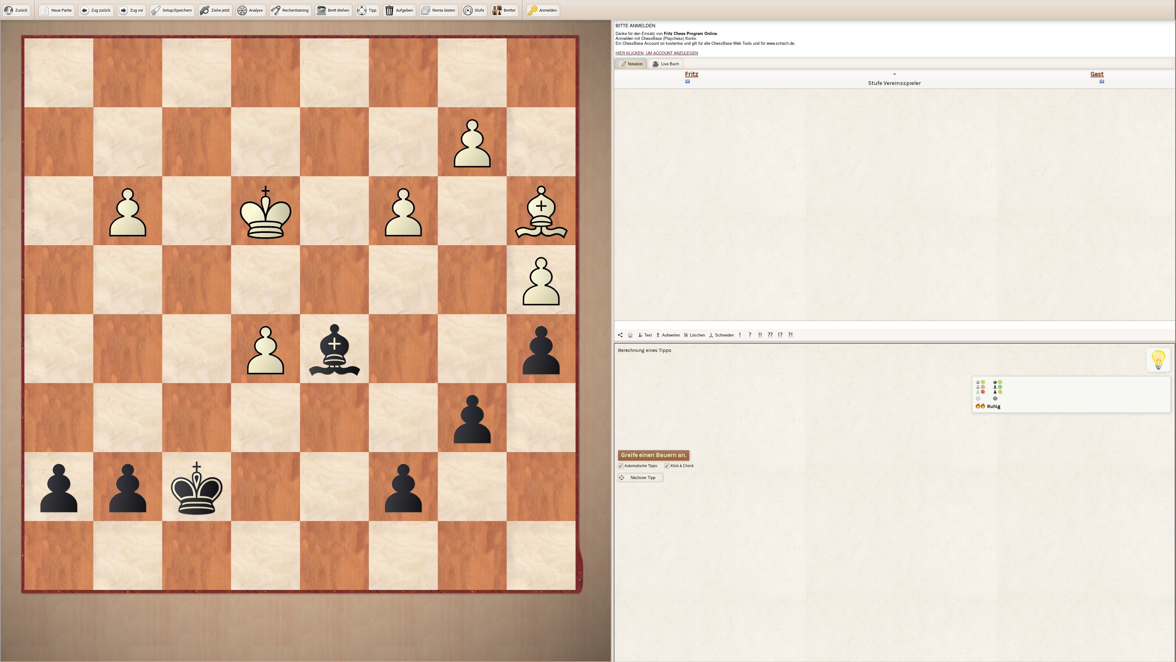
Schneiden (724, 335)
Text (648, 335)
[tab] (630, 63)
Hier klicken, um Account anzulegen (657, 53)
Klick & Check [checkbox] (682, 466)
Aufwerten (671, 335)
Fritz (691, 74)
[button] (16, 10)
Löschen (697, 335)
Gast (1097, 74)
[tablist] (895, 199)
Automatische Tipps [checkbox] (640, 466)
